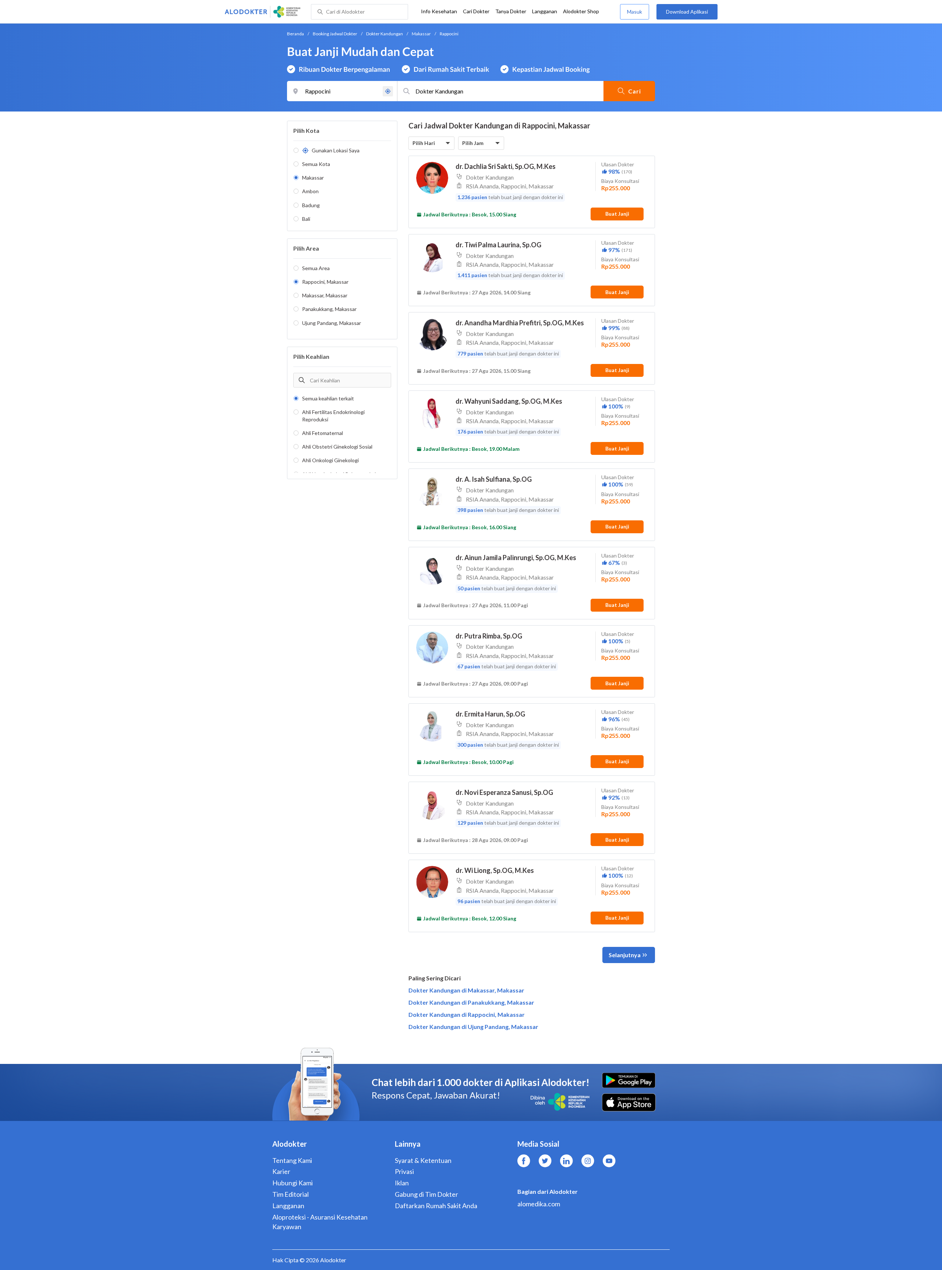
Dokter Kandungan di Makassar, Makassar (466, 990)
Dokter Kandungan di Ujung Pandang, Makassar (473, 1026)
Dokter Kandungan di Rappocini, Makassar (466, 1014)
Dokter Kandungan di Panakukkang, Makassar (471, 1002)
